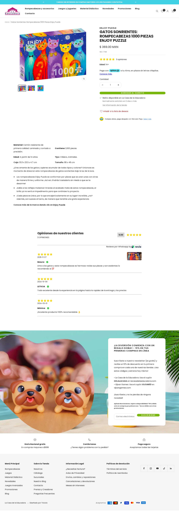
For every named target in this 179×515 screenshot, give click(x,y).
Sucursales (39, 477)
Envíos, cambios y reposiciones (80, 477)
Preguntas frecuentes (44, 493)
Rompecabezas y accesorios (39, 8)
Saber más (147, 119)
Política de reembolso (117, 473)
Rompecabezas (12, 469)
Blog (137, 8)
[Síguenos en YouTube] (157, 468)
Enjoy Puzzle (108, 27)
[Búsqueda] (157, 11)
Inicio (7, 22)
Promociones (124, 8)
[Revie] (136, 246)
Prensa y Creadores (43, 489)
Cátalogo (38, 473)
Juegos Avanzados (14, 485)
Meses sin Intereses (75, 485)
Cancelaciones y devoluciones (80, 481)
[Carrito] (173, 11)
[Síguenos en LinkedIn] (170, 468)
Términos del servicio (117, 469)
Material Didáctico (89, 8)
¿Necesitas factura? (75, 469)
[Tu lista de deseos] (162, 11)
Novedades (108, 8)
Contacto (30, 13)
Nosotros (38, 469)
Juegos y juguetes (67, 8)
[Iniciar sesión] (167, 11)
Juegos (8, 473)
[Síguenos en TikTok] (164, 468)
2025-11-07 (42, 257)
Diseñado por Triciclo (38, 503)
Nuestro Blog (40, 481)
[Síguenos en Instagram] (150, 468)
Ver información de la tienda (115, 105)
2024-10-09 (42, 281)
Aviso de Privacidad (75, 473)
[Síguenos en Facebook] (144, 468)
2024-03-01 (42, 303)
